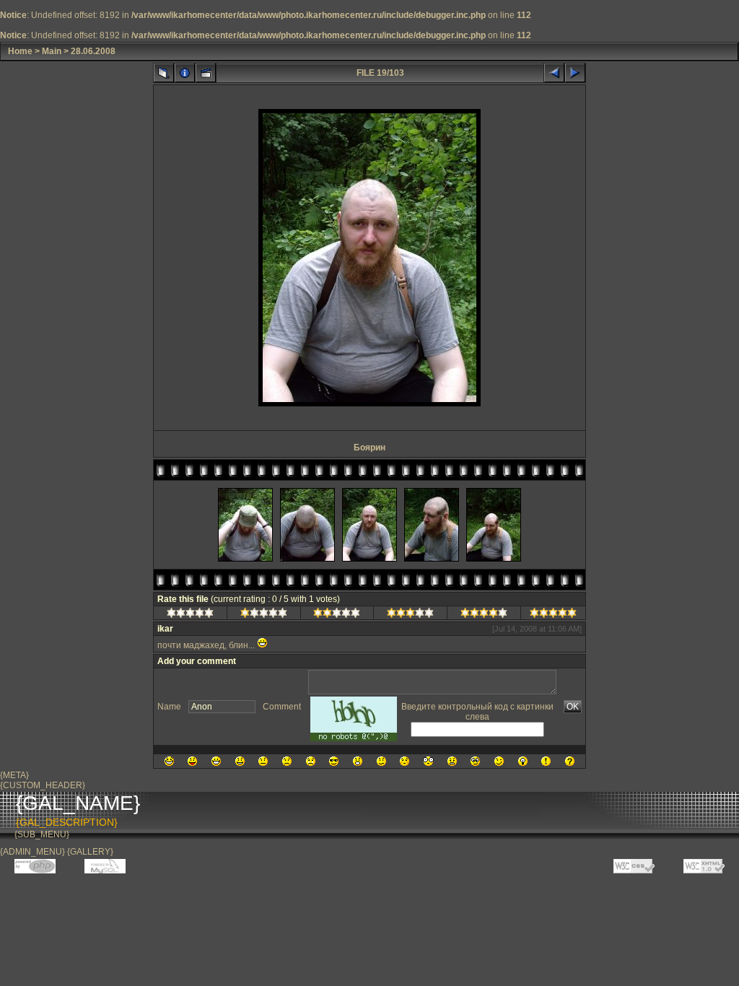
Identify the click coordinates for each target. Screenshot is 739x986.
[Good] (410, 615)
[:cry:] (310, 761)
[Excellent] (483, 615)
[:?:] (569, 761)
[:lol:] (169, 761)
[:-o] (357, 761)
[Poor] (263, 615)
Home (20, 51)
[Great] (553, 615)
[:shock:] (428, 761)
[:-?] (381, 761)
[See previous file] (554, 73)
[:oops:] (404, 761)
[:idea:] (522, 761)
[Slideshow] (206, 73)
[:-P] (192, 761)
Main (51, 51)
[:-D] (216, 761)
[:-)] (240, 761)
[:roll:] (475, 761)
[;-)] (499, 761)
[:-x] (452, 761)
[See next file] (575, 73)
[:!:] (546, 761)
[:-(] (286, 761)
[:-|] (263, 761)
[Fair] (336, 615)
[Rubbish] (190, 615)
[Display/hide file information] (185, 73)
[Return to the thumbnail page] (164, 73)
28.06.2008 (93, 51)
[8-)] (333, 761)
